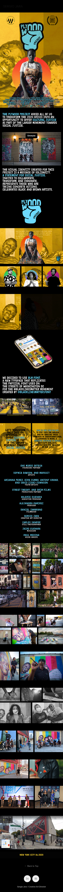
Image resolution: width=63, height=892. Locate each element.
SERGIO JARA (13, 6)
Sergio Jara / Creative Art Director (31, 886)
